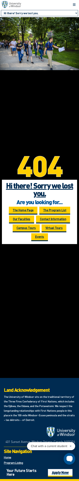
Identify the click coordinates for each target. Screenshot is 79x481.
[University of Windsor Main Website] (60, 432)
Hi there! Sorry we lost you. (39, 189)
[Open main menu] (74, 5)
